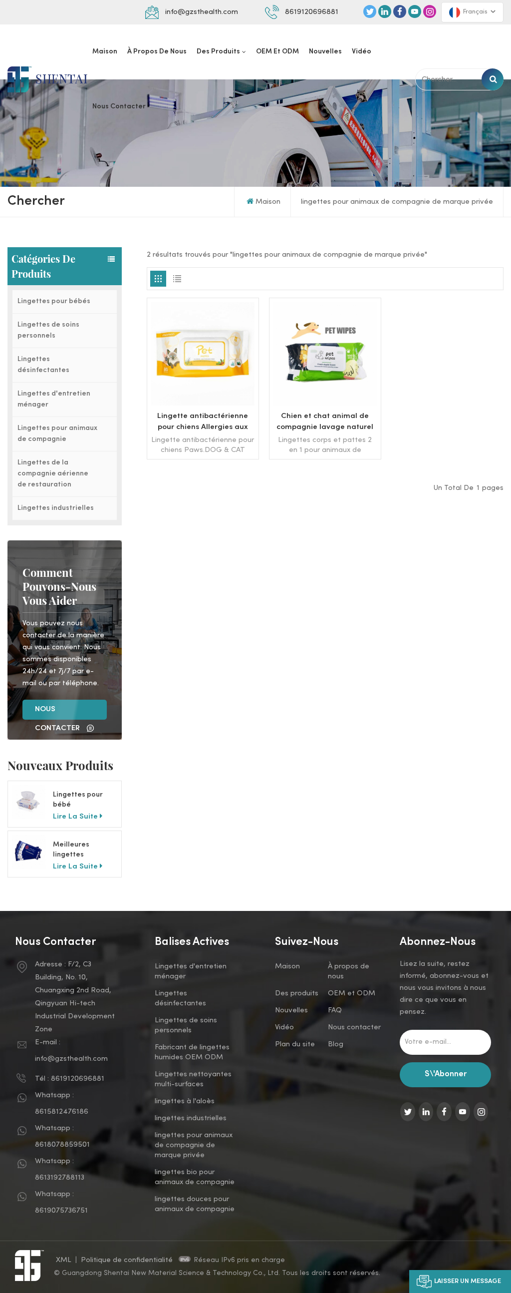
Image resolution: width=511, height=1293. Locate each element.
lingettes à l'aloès (185, 1101)
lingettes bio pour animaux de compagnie (195, 1177)
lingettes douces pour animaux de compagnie (195, 1204)
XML (63, 1260)
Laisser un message (467, 1282)
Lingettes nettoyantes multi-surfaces (193, 1079)
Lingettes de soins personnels (48, 330)
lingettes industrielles (191, 1118)
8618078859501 (62, 1144)
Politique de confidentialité (128, 1260)
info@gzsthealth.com (201, 11)
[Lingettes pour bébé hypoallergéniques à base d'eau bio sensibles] (28, 802)
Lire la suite (75, 816)
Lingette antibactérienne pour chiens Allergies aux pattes (202, 422)
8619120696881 (311, 11)
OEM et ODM (277, 51)
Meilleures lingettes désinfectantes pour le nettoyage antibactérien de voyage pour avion (84, 851)
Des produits (218, 51)
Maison (104, 51)
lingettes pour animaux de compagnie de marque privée (194, 1145)
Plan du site (295, 1044)
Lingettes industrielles (55, 508)
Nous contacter (119, 106)
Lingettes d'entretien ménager (53, 399)
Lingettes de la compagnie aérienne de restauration (52, 473)
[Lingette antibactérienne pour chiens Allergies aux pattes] (203, 403)
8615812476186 (61, 1111)
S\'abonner (446, 1074)
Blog (335, 1044)
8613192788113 (59, 1177)
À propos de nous (157, 51)
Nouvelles (325, 51)
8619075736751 (61, 1210)
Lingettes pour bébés (53, 301)
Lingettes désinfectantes (43, 365)
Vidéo (361, 51)
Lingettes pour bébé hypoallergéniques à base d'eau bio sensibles (85, 801)
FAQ (335, 1010)
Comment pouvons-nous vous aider (59, 586)
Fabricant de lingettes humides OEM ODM (192, 1052)
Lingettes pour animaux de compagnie (57, 433)
